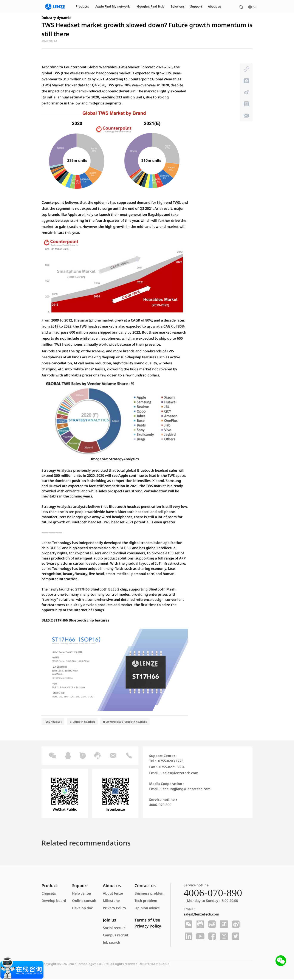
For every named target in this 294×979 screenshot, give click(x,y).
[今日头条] (211, 924)
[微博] (246, 92)
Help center (81, 893)
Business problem (149, 893)
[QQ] (67, 755)
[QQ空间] (246, 81)
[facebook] (211, 936)
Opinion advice (147, 908)
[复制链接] (246, 69)
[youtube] (199, 936)
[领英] (188, 936)
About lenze (113, 893)
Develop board (54, 900)
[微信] (52, 755)
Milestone (111, 900)
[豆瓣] (246, 104)
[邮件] (246, 115)
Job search (111, 942)
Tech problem (146, 900)
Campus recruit (115, 935)
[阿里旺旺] (82, 755)
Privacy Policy (114, 908)
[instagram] (223, 936)
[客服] (97, 755)
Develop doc (82, 908)
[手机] (129, 755)
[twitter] (235, 936)
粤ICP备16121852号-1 (154, 964)
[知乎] (223, 924)
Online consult (84, 900)
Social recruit (114, 927)
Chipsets (49, 893)
